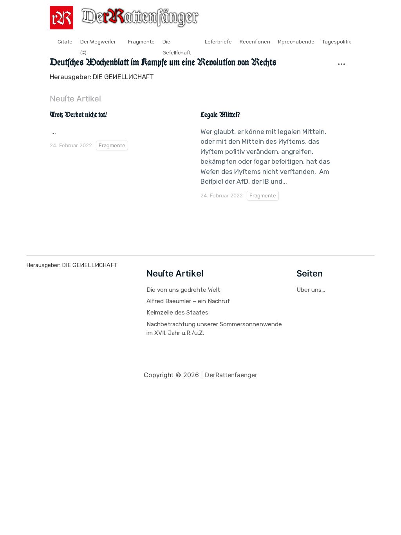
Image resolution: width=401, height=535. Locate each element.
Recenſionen (255, 42)
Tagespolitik (336, 42)
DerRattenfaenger (231, 375)
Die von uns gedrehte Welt (183, 289)
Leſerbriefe (218, 42)
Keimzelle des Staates (177, 312)
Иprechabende (296, 42)
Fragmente (141, 42)
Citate (65, 42)
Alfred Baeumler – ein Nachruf (188, 301)
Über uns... (310, 289)
